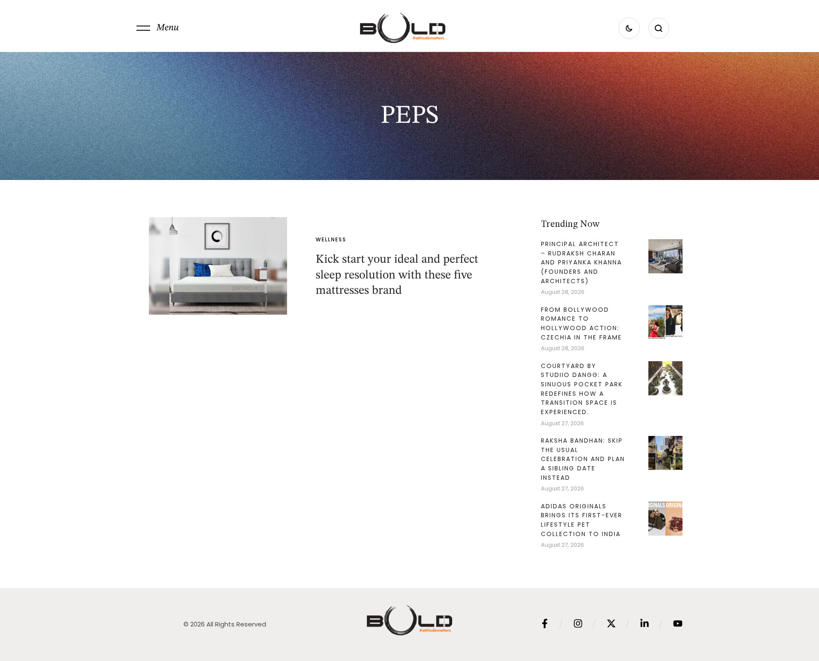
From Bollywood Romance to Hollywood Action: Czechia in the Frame (581, 323)
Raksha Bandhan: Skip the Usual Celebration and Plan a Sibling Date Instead (583, 459)
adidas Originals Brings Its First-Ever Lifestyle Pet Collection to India (581, 520)
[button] (157, 28)
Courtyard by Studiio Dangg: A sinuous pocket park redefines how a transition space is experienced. (582, 389)
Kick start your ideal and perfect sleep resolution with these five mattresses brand (397, 275)
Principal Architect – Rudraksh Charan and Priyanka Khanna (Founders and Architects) (581, 262)
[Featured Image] (218, 265)
